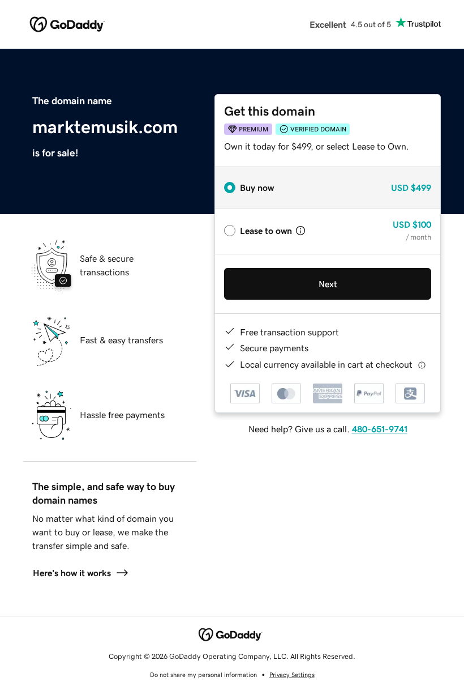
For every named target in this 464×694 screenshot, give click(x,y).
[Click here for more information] (422, 364)
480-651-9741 (379, 428)
